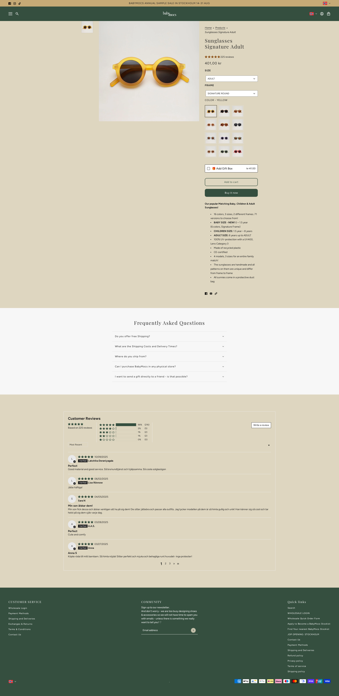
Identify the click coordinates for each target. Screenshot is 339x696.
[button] (213, 56)
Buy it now (231, 192)
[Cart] (329, 14)
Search (291, 608)
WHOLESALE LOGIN (299, 613)
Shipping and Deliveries (21, 618)
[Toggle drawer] (10, 13)
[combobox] (232, 79)
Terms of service (297, 666)
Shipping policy (296, 671)
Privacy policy (295, 661)
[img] (86, 456)
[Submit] (193, 630)
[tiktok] (19, 3)
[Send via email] (211, 293)
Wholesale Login (17, 608)
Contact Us (14, 634)
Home (208, 28)
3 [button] (170, 563)
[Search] (17, 14)
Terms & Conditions (19, 629)
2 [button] (165, 563)
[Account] (322, 14)
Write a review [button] (261, 425)
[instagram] (14, 3)
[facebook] (9, 3)
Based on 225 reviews (80, 427)
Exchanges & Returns (20, 624)
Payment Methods (18, 613)
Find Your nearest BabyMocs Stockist (308, 629)
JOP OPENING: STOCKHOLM (303, 634)
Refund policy (295, 655)
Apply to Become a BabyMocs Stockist (309, 624)
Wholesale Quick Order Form (304, 618)
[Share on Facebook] (206, 293)
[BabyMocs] (169, 13)
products (220, 28)
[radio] (211, 111)
